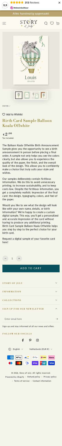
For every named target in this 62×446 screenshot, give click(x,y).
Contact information (42, 381)
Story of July (25, 373)
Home (5, 106)
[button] (46, 23)
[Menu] (4, 23)
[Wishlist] (52, 23)
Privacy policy (50, 377)
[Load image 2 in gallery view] (26, 95)
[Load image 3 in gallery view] (35, 95)
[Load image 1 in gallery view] (18, 95)
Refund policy (33, 377)
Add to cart (31, 268)
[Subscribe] (58, 319)
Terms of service (22, 381)
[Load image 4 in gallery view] (43, 95)
